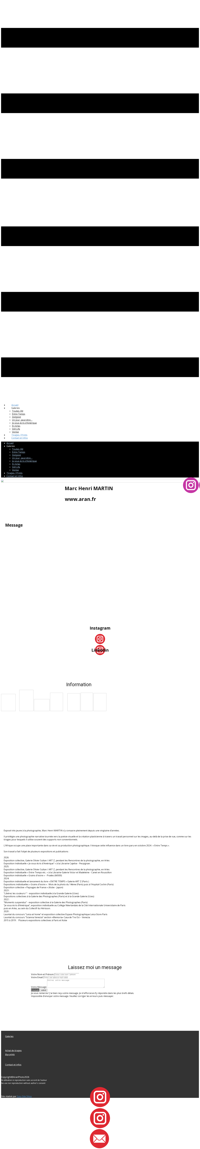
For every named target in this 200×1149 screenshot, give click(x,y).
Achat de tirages (13, 1050)
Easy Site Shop (24, 1096)
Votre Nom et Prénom (42, 974)
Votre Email (37, 977)
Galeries (9, 1036)
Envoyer (35, 989)
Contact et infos (13, 1064)
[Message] (100, 1147)
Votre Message (39, 986)
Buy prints (10, 1054)
